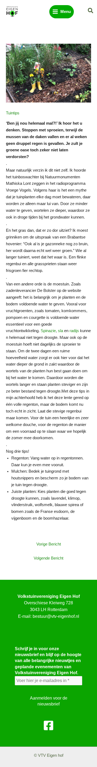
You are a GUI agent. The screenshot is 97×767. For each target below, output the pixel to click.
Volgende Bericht (48, 558)
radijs (74, 331)
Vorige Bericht (48, 544)
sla (60, 331)
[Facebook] (48, 725)
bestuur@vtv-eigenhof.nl (56, 616)
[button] (91, 11)
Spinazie (48, 331)
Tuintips (12, 113)
